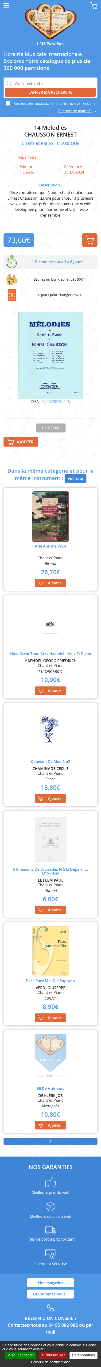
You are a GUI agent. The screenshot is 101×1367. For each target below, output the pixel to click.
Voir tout (75, 478)
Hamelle (27, 172)
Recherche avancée (75, 110)
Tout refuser (54, 1355)
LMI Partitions (50, 43)
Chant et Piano (38, 143)
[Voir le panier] (93, 5)
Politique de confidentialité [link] (50, 1362)
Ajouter (89, 240)
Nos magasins (50, 1282)
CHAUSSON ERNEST (50, 134)
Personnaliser (83, 1355)
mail (50, 1332)
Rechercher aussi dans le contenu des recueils (54, 103)
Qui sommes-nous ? (50, 1294)
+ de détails (50, 428)
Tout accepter (22, 1355)
